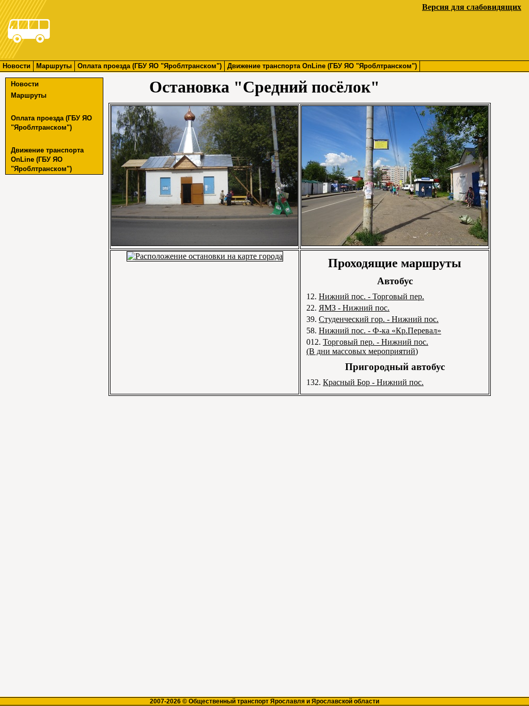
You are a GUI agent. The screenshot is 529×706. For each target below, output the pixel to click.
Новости (16, 66)
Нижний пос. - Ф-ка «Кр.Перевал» (380, 330)
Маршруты (54, 66)
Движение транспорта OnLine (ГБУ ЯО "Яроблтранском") (322, 66)
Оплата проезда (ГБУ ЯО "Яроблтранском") (149, 66)
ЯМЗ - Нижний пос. (354, 307)
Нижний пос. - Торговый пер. (371, 296)
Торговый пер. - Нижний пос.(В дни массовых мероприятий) (367, 346)
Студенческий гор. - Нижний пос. (379, 319)
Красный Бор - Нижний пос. (373, 382)
